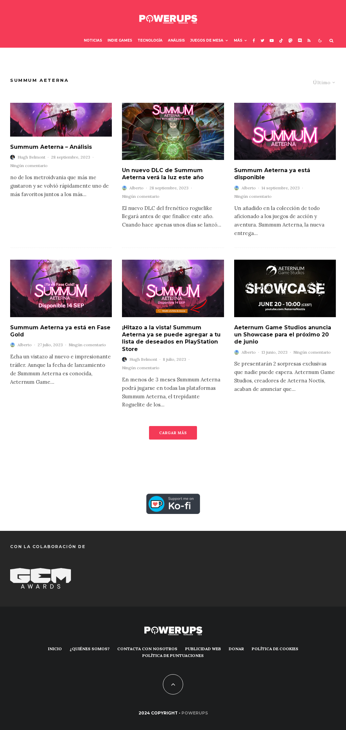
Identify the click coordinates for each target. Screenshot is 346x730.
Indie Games (119, 40)
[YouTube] (271, 41)
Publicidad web (203, 648)
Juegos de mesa (206, 40)
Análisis (176, 40)
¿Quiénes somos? (89, 648)
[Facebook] (254, 41)
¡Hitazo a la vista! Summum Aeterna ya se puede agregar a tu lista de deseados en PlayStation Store (171, 338)
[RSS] (309, 41)
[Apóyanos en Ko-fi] (173, 498)
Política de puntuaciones (173, 655)
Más (238, 40)
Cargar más (173, 432)
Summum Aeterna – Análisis (51, 147)
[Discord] (300, 41)
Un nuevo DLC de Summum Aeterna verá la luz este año (163, 174)
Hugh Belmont (31, 157)
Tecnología (150, 40)
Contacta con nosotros (147, 648)
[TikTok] (281, 41)
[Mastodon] (290, 41)
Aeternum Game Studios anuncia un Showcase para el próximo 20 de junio (282, 334)
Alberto (136, 187)
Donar (236, 648)
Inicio (55, 648)
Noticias (93, 40)
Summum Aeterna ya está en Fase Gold (60, 331)
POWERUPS (194, 712)
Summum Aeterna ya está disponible (272, 174)
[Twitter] (262, 41)
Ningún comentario (29, 165)
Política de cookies (275, 648)
